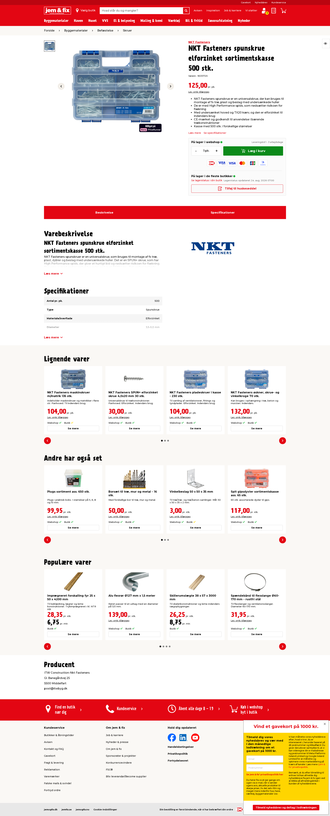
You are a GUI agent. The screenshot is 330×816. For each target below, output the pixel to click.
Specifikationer (223, 212)
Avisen (198, 10)
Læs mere (194, 132)
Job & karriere (232, 10)
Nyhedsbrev (261, 2)
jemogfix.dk (50, 809)
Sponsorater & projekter (121, 755)
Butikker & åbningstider (59, 735)
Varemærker (51, 776)
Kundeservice (279, 2)
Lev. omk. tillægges (198, 92)
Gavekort (246, 2)
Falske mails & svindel (57, 783)
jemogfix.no (82, 809)
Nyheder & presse (117, 742)
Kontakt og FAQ (54, 748)
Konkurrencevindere (119, 762)
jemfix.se (67, 809)
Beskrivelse (104, 212)
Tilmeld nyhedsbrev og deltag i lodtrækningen (286, 807)
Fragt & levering (54, 762)
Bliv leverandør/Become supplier (126, 776)
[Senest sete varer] (326, 43)
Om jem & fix (114, 748)
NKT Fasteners (199, 42)
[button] (162, 441)
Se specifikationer (215, 132)
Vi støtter (251, 10)
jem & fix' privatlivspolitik (307, 765)
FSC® (109, 769)
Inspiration (213, 10)
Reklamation (52, 769)
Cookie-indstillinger (105, 809)
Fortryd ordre (52, 790)
